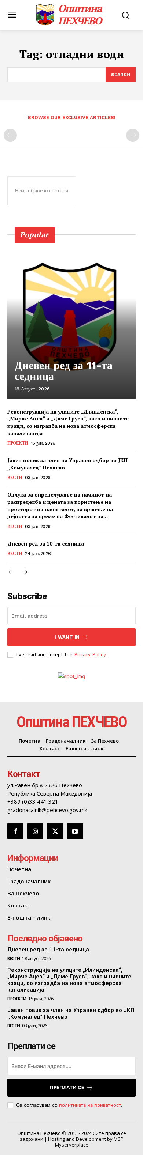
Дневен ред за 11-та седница (64, 370)
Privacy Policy (90, 654)
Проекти (17, 443)
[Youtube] (75, 831)
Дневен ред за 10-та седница (45, 543)
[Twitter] (55, 831)
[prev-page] (10, 135)
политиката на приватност (90, 1105)
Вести (14, 477)
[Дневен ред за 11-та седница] (71, 316)
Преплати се (67, 1087)
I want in (67, 637)
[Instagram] (35, 831)
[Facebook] (15, 831)
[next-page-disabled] (132, 135)
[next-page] (23, 572)
